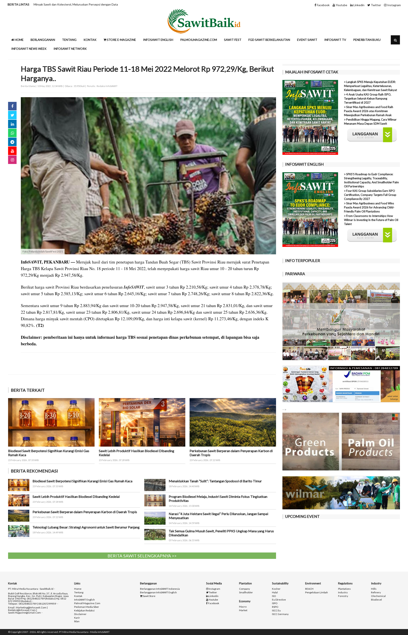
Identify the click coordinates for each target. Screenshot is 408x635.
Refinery (376, 592)
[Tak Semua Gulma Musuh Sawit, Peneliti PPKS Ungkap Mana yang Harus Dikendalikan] (155, 534)
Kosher (276, 589)
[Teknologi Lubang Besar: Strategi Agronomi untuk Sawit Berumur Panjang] (18, 530)
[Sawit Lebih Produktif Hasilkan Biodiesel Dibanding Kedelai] (142, 422)
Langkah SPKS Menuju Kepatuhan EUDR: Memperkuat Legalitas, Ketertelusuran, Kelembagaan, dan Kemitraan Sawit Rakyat (370, 86)
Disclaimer (80, 614)
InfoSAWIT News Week (29, 48)
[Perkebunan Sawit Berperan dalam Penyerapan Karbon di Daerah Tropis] (233, 422)
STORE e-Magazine (121, 39)
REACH (309, 589)
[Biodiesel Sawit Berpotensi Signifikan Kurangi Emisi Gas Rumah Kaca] (51, 422)
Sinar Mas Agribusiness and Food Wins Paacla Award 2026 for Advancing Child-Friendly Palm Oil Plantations (369, 207)
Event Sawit (307, 39)
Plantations (344, 589)
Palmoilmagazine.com (198, 39)
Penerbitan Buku (367, 39)
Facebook (323, 5)
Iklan (76, 621)
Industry (343, 592)
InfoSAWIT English (158, 39)
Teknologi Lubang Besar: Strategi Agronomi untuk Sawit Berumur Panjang (86, 527)
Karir (77, 617)
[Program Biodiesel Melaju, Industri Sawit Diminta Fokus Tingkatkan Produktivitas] (155, 500)
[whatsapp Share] (12, 133)
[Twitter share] (12, 115)
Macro (242, 606)
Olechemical (378, 596)
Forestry (343, 596)
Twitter (375, 5)
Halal (275, 592)
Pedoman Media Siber (86, 607)
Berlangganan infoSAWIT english (158, 592)
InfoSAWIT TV (335, 39)
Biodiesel (376, 599)
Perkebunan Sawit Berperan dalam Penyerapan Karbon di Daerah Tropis (85, 512)
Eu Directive (279, 599)
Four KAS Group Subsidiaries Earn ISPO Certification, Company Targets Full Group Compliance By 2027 (370, 195)
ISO (274, 596)
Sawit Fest (232, 39)
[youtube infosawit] (12, 151)
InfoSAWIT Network (70, 48)
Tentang (69, 39)
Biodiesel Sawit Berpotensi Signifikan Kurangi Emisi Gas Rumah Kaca (82, 481)
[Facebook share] (12, 106)
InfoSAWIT (134, 287)
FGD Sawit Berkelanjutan (269, 39)
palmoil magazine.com (87, 603)
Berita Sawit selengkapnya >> (142, 555)
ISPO (275, 603)
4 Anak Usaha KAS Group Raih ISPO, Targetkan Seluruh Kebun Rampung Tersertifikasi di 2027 (367, 98)
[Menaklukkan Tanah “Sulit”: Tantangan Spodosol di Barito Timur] (155, 484)
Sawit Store (148, 596)
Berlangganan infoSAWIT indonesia (160, 589)
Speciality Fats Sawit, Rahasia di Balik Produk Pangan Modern (74, 4)
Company (244, 589)
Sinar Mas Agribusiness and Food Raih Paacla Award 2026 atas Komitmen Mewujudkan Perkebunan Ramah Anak (368, 111)
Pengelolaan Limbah (316, 592)
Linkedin (358, 5)
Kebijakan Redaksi (84, 610)
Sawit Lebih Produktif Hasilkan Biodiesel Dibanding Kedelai (76, 496)
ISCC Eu (276, 610)
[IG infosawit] (12, 159)
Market (243, 610)
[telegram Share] (12, 142)
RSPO (275, 607)
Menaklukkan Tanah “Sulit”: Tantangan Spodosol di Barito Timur (215, 481)
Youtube (341, 5)
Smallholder (246, 592)
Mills (374, 589)
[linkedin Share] (12, 124)
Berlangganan (43, 39)
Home (19, 39)
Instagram (394, 5)
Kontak (90, 39)
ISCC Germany (280, 614)
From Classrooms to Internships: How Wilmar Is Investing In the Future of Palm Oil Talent (371, 220)
